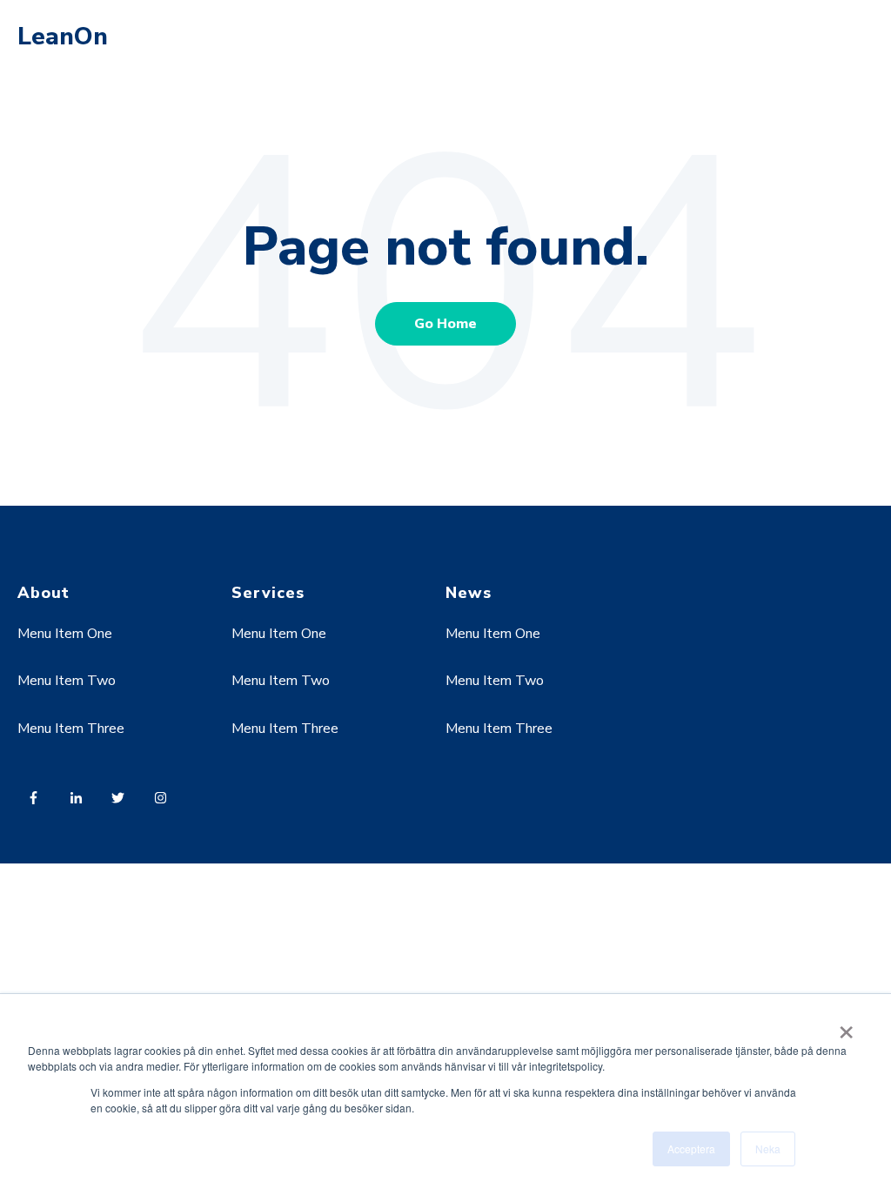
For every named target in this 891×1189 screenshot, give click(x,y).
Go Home (445, 323)
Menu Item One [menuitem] (64, 633)
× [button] (846, 1026)
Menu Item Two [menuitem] (66, 680)
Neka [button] (767, 1148)
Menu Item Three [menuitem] (70, 728)
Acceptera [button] (691, 1148)
